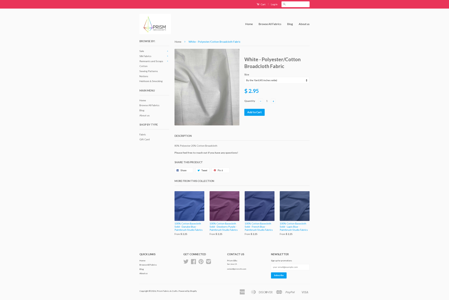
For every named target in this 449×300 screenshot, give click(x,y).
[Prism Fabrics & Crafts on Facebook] (193, 263)
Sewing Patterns (148, 71)
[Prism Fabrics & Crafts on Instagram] (208, 263)
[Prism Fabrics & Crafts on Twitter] (186, 263)
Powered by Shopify (188, 291)
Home (249, 24)
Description (183, 135)
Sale (141, 51)
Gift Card (144, 139)
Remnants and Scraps (151, 61)
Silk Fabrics (145, 56)
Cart (263, 4)
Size (246, 74)
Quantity (249, 100)
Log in (274, 4)
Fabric (142, 134)
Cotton (143, 66)
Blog (290, 24)
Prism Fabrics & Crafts (167, 291)
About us (304, 24)
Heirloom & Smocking (151, 81)
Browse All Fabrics (270, 24)
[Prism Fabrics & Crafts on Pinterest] (201, 263)
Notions (143, 76)
